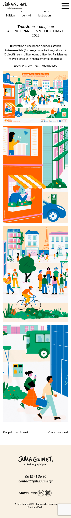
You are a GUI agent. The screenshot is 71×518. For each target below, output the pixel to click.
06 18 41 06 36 (35, 476)
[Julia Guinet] (15, 5)
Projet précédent (15, 432)
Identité (26, 15)
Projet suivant (58, 432)
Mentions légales (35, 507)
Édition (10, 15)
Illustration (44, 15)
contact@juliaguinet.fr (36, 481)
